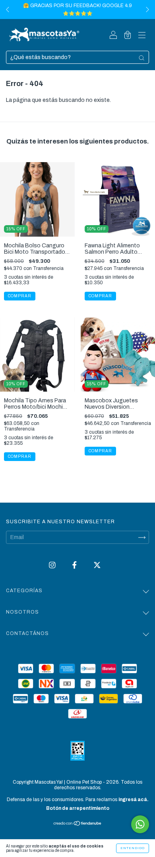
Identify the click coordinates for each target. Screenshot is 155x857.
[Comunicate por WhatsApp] (140, 824)
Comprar (19, 456)
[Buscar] (141, 58)
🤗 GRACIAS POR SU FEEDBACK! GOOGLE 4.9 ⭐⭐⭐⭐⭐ (77, 9)
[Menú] (142, 36)
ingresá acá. (133, 799)
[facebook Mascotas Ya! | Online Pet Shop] (75, 565)
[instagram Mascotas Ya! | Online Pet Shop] (53, 565)
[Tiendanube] (78, 824)
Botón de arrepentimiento (77, 808)
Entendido (132, 848)
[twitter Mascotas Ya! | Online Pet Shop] (97, 565)
